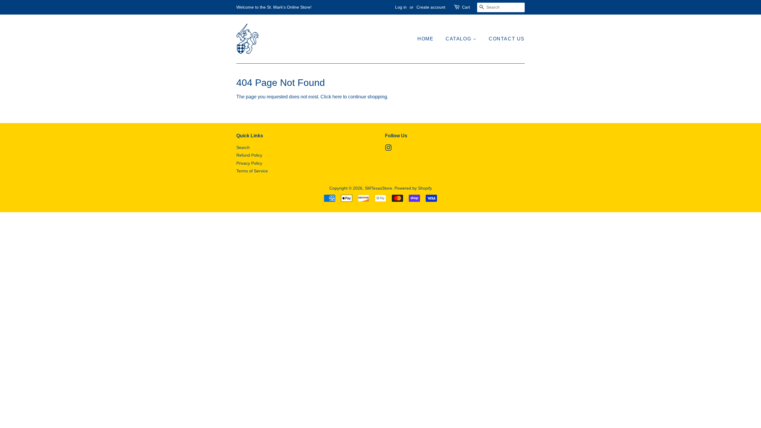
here (337, 96)
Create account (430, 7)
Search (243, 147)
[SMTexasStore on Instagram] (388, 149)
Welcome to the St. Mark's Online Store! (274, 7)
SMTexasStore (378, 188)
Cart (466, 7)
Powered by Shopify (413, 188)
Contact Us (507, 38)
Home (425, 38)
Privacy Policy (249, 163)
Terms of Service (252, 171)
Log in (401, 7)
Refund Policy (249, 155)
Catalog (459, 38)
